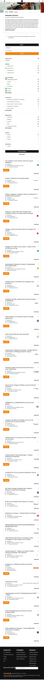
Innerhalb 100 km (10, 72)
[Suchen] (40, 1)
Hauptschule (9, 117)
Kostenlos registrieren (20, 652)
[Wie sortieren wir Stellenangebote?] (38, 58)
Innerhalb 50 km (10, 70)
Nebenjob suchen (32, 656)
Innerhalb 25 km (10, 68)
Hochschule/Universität (11, 126)
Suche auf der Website (9, 667)
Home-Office (9, 86)
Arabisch (9, 139)
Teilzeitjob (9, 88)
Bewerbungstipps (32, 663)
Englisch (8, 136)
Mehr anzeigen (8, 92)
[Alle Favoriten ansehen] (4, 1)
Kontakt (5, 656)
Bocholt (16, 11)
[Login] (42, 1)
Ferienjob (9, 81)
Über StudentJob (7, 652)
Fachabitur (9, 121)
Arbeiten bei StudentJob (8, 654)
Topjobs (8, 146)
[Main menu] (1, 1)
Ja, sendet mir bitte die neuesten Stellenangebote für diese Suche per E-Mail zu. (21, 37)
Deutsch (8, 134)
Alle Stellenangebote (33, 654)
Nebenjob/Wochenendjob (12, 79)
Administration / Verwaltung (12, 106)
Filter (21, 44)
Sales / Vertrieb (10, 108)
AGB (9, 676)
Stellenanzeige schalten (21, 654)
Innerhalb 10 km (10, 66)
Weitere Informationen (10, 29)
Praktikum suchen (32, 661)
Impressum (21, 676)
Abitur (8, 123)
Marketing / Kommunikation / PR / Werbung (15, 99)
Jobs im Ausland (32, 665)
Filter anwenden (22, 151)
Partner (5, 658)
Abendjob (9, 90)
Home (6, 11)
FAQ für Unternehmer (20, 658)
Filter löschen (22, 154)
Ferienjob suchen (32, 658)
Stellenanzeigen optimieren (21, 656)
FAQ (4, 661)
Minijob (8, 84)
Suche (22, 53)
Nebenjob (11, 11)
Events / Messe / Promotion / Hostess (14, 104)
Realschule (9, 119)
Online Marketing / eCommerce (13, 101)
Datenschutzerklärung (14, 676)
